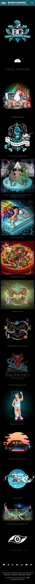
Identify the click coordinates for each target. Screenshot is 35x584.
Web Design (7, 574)
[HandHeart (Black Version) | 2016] (17, 329)
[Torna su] (32, 581)
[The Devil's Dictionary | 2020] (17, 366)
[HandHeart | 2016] (17, 294)
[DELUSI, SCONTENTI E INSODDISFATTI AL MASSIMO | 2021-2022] (17, 176)
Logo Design (14, 574)
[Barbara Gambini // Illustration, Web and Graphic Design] (17, 31)
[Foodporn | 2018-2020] (17, 257)
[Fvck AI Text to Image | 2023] (17, 136)
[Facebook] (8, 564)
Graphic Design (22, 574)
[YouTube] (26, 564)
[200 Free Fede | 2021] (17, 217)
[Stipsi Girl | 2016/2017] (17, 405)
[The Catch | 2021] (17, 479)
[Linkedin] (31, 564)
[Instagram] (12, 564)
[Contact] (4, 564)
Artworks (29, 574)
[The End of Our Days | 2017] (17, 442)
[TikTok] (22, 564)
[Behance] (17, 564)
